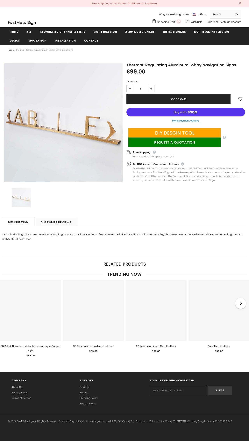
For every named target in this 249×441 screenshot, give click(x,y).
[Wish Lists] (240, 99)
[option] (63, 122)
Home (11, 50)
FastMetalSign (22, 22)
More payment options (186, 120)
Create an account (229, 22)
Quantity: (132, 81)
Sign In (211, 22)
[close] (240, 3)
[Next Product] (240, 303)
